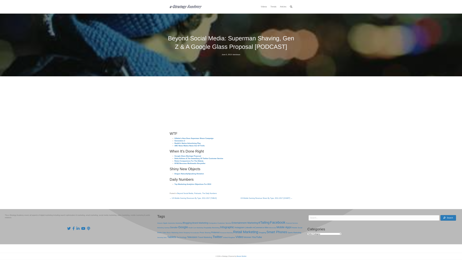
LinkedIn (248, 227)
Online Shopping (184, 233)
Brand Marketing (200, 223)
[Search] (290, 7)
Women (247, 237)
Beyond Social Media (185, 193)
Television (192, 237)
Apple (165, 223)
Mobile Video (161, 233)
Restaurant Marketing (226, 232)
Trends (273, 7)
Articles (283, 7)
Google (183, 227)
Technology (182, 237)
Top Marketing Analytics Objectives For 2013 (192, 184)
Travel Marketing (205, 237)
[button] (448, 218)
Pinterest (215, 232)
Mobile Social (297, 228)
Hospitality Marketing (212, 228)
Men (267, 227)
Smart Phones (276, 232)
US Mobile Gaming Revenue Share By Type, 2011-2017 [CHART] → (266, 198)
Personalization (194, 232)
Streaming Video (162, 237)
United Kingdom (229, 237)
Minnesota (272, 227)
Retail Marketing (245, 232)
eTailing (264, 222)
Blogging (187, 223)
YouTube (257, 237)
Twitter (217, 237)
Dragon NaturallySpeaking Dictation (189, 174)
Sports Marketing (294, 233)
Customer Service (224, 223)
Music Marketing (172, 233)
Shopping (262, 233)
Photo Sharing (205, 233)
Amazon (160, 223)
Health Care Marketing (195, 228)
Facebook (277, 222)
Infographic (227, 227)
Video (239, 237)
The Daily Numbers (209, 193)
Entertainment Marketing (245, 222)
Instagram (239, 227)
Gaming (166, 227)
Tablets (171, 237)
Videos (264, 7)
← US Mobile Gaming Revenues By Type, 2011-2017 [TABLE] (193, 198)
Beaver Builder (242, 256)
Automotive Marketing (175, 223)
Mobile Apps (284, 227)
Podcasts (197, 193)
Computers (213, 223)
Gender (174, 227)
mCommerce (258, 227)
